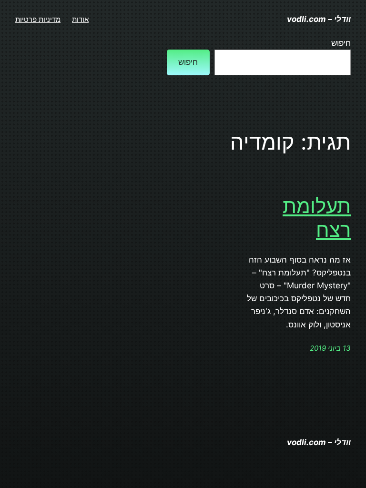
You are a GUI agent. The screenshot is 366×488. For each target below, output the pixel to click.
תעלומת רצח (317, 218)
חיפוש (341, 43)
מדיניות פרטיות (38, 19)
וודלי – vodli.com (319, 19)
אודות (80, 19)
